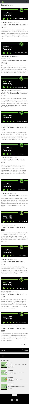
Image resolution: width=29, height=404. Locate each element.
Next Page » (25, 345)
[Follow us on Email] (27, 350)
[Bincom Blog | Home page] (3, 2)
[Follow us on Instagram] (25, 350)
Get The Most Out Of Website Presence (16, 386)
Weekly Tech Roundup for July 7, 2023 (14, 196)
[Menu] (27, 1)
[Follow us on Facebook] (22, 350)
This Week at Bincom (6, 22)
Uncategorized (15, 56)
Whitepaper (10, 362)
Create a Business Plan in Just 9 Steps (16, 372)
